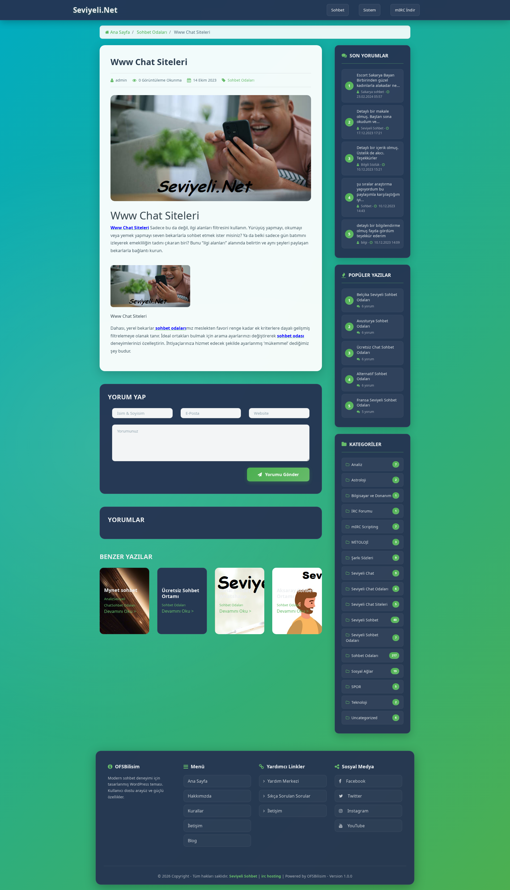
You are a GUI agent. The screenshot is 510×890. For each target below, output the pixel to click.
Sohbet (337, 9)
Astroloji (358, 479)
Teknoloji (359, 702)
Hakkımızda (199, 796)
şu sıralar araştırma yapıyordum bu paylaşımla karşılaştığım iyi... (378, 191)
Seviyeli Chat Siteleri (369, 604)
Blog (192, 841)
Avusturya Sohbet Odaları (372, 323)
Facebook (356, 781)
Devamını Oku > (120, 611)
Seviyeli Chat (362, 573)
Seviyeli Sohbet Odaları (362, 637)
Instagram (357, 811)
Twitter (355, 796)
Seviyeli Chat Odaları (369, 588)
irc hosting (271, 876)
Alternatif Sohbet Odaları (372, 376)
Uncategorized (364, 717)
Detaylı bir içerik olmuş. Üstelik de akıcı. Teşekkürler (378, 152)
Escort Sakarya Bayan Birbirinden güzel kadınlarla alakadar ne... (378, 80)
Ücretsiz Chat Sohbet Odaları (375, 350)
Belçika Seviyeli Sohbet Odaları (377, 297)
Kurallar (196, 811)
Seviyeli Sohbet (364, 619)
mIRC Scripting (364, 526)
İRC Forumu (361, 511)
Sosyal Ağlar (362, 671)
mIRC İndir (405, 9)
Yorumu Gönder (281, 474)
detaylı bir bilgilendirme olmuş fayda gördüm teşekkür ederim (378, 230)
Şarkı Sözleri (362, 557)
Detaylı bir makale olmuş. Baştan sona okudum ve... (374, 116)
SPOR (356, 686)
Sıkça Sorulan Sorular (289, 796)
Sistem (369, 9)
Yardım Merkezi (283, 781)
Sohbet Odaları (152, 32)
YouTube (356, 826)
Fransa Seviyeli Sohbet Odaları (377, 402)
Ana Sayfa (119, 32)
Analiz (108, 598)
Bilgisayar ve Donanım (371, 495)
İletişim (195, 826)
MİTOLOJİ (359, 542)
